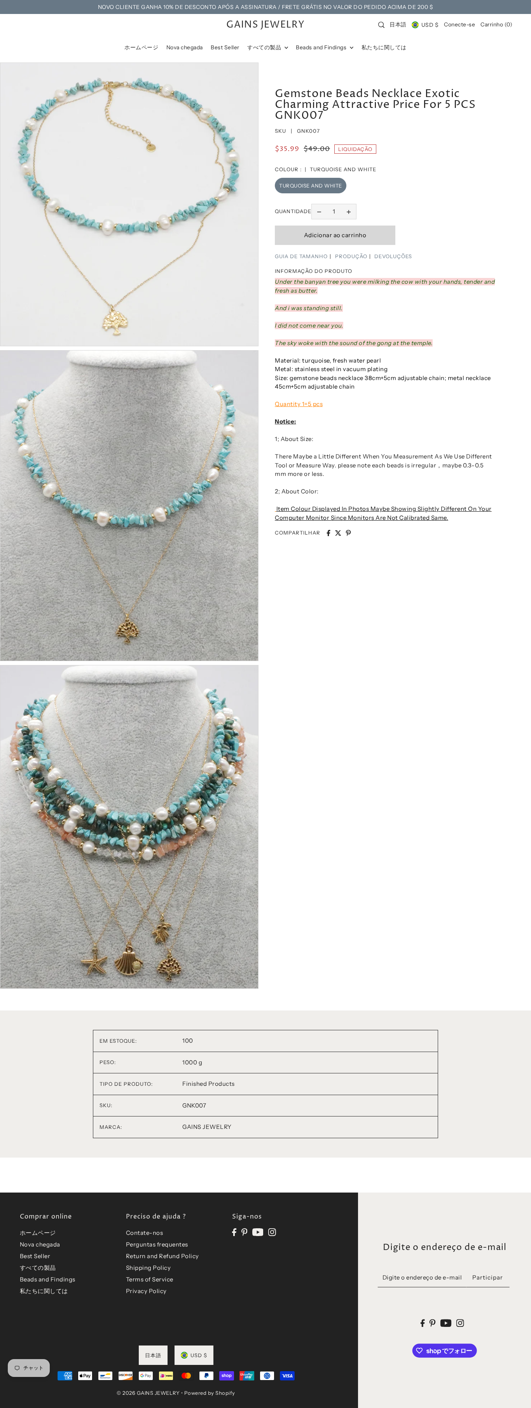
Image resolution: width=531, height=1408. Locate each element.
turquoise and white (310, 185)
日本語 (398, 24)
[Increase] (348, 211)
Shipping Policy (148, 1267)
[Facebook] (234, 1231)
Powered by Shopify (209, 1393)
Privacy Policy (146, 1291)
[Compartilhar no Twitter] (338, 533)
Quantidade (293, 211)
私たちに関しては (44, 1291)
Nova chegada (40, 1244)
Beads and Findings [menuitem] (322, 47)
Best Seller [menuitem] (225, 47)
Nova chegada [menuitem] (184, 47)
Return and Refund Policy (162, 1256)
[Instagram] (272, 1231)
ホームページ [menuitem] (141, 47)
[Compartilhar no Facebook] (328, 533)
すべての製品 (38, 1267)
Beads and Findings (47, 1279)
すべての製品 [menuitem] (265, 47)
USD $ (429, 24)
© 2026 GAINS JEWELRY (148, 1393)
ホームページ (38, 1232)
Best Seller (35, 1256)
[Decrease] (319, 211)
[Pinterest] (244, 1231)
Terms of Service (149, 1279)
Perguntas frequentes (157, 1244)
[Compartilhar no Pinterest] (348, 533)
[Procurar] (381, 25)
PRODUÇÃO (351, 256)
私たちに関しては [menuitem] (384, 47)
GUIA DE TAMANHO (301, 256)
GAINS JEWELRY (265, 25)
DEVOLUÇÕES (393, 256)
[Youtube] (258, 1231)
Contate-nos (144, 1232)
